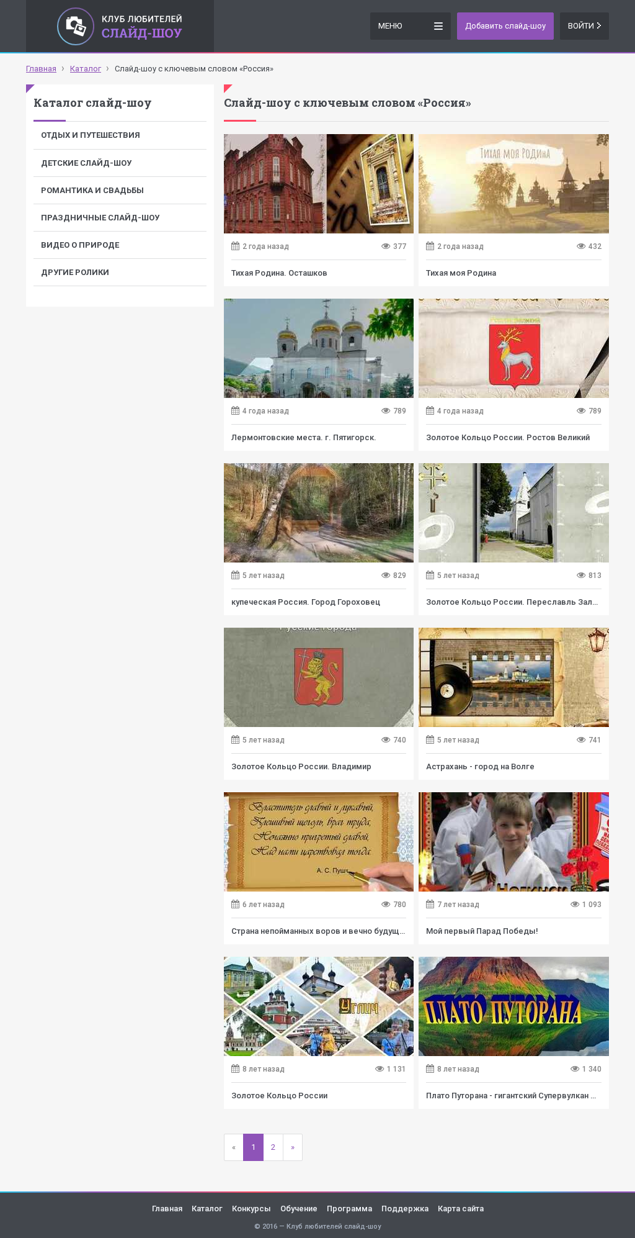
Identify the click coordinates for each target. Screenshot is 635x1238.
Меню (390, 25)
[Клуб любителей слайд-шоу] (120, 26)
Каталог (207, 1208)
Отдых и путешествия (90, 135)
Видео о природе (80, 245)
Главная (167, 1208)
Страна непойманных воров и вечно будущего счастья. (340, 931)
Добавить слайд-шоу (505, 25)
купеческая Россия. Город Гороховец (305, 602)
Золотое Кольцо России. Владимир (301, 766)
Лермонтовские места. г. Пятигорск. (303, 437)
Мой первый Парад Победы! (482, 931)
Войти (581, 25)
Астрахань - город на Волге (480, 766)
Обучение (299, 1208)
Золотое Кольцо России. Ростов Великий (508, 437)
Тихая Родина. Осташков (279, 273)
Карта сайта (461, 1208)
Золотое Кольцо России (279, 1095)
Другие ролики (75, 272)
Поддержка (405, 1208)
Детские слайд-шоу (86, 163)
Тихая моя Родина (461, 273)
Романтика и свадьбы (92, 190)
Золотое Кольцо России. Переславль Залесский (523, 602)
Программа (349, 1208)
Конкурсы (251, 1208)
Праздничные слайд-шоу (100, 217)
